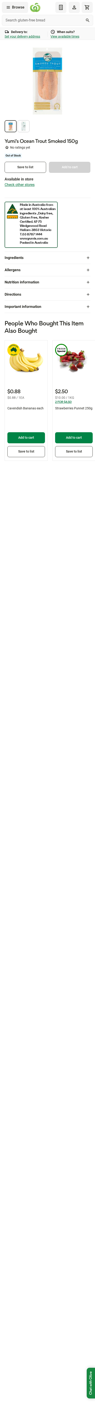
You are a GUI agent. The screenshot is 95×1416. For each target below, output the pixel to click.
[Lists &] (60, 7)
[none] (74, 7)
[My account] (74, 7)
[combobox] (47, 20)
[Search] (88, 20)
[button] (10, 126)
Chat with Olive (91, 1383)
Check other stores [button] (20, 185)
